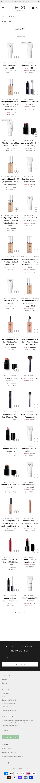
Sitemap (4, 683)
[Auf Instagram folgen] (8, 763)
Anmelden (20, 664)
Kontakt (4, 680)
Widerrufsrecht (7, 707)
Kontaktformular (7, 748)
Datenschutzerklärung (9, 710)
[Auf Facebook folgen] (3, 763)
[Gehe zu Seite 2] (24, 612)
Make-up (11, 21)
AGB (3, 697)
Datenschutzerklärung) (10, 725)
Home (5, 21)
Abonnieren (10, 737)
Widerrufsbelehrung (8, 703)
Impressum (6, 693)
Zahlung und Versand (9, 700)
